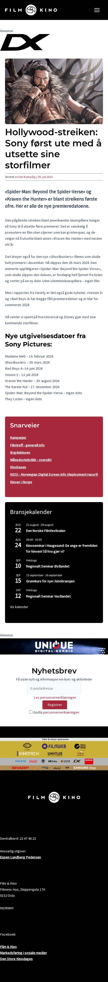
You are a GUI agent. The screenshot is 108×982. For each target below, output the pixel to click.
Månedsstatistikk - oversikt (30, 459)
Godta (55, 712)
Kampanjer (18, 437)
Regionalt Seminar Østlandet (47, 566)
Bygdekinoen (20, 452)
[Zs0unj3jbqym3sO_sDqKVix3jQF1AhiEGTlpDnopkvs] (54, 646)
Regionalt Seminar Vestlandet (48, 596)
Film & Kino (8, 946)
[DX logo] (25, 42)
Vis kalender (19, 607)
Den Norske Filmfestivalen (45, 530)
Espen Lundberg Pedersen (20, 857)
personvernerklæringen (61, 712)
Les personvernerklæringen (55, 697)
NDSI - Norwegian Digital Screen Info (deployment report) (54, 474)
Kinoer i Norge (21, 482)
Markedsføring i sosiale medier (23, 952)
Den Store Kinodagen (16, 959)
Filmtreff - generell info (27, 445)
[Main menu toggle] (97, 10)
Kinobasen (18, 467)
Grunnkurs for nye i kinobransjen (50, 581)
